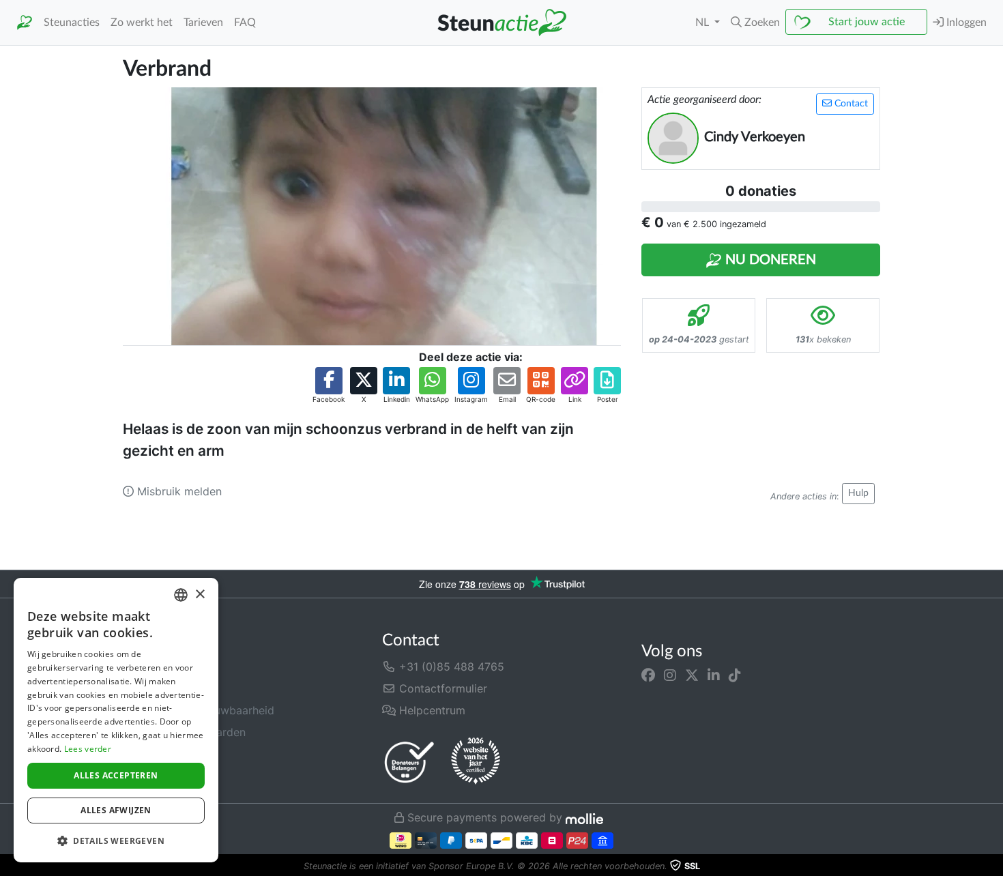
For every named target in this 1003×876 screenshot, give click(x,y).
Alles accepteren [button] (116, 775)
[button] (755, 22)
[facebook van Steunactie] (648, 675)
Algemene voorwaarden (184, 732)
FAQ (245, 22)
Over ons (146, 666)
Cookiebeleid (157, 776)
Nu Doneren (769, 260)
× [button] (199, 594)
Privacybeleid (157, 754)
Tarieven (203, 22)
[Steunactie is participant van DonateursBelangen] (409, 762)
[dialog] (116, 720)
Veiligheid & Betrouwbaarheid (198, 710)
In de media (153, 688)
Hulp (858, 493)
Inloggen (965, 22)
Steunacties (72, 22)
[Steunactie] (24, 23)
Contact (850, 103)
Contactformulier (441, 688)
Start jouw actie (866, 21)
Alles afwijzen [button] (116, 810)
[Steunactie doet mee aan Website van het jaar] (475, 761)
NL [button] (703, 22)
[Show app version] (993, 866)
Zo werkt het (142, 22)
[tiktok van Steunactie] (735, 675)
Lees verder (87, 749)
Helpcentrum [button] (430, 710)
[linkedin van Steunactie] (714, 675)
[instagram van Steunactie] (670, 675)
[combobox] (181, 595)
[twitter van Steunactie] (692, 675)
